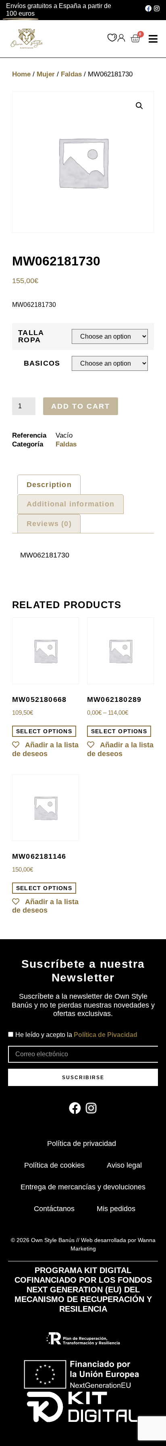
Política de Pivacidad (105, 1034)
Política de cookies (54, 1165)
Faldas (71, 74)
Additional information (70, 504)
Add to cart (80, 406)
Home (21, 74)
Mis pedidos (116, 1209)
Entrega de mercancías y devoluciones (83, 1187)
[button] (153, 39)
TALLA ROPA (31, 336)
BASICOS (42, 363)
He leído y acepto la (76, 1034)
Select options (44, 731)
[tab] (49, 484)
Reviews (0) (49, 524)
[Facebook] (148, 8)
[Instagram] (157, 8)
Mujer (46, 74)
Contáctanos (54, 1209)
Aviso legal (124, 1165)
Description (49, 485)
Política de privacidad (81, 1144)
